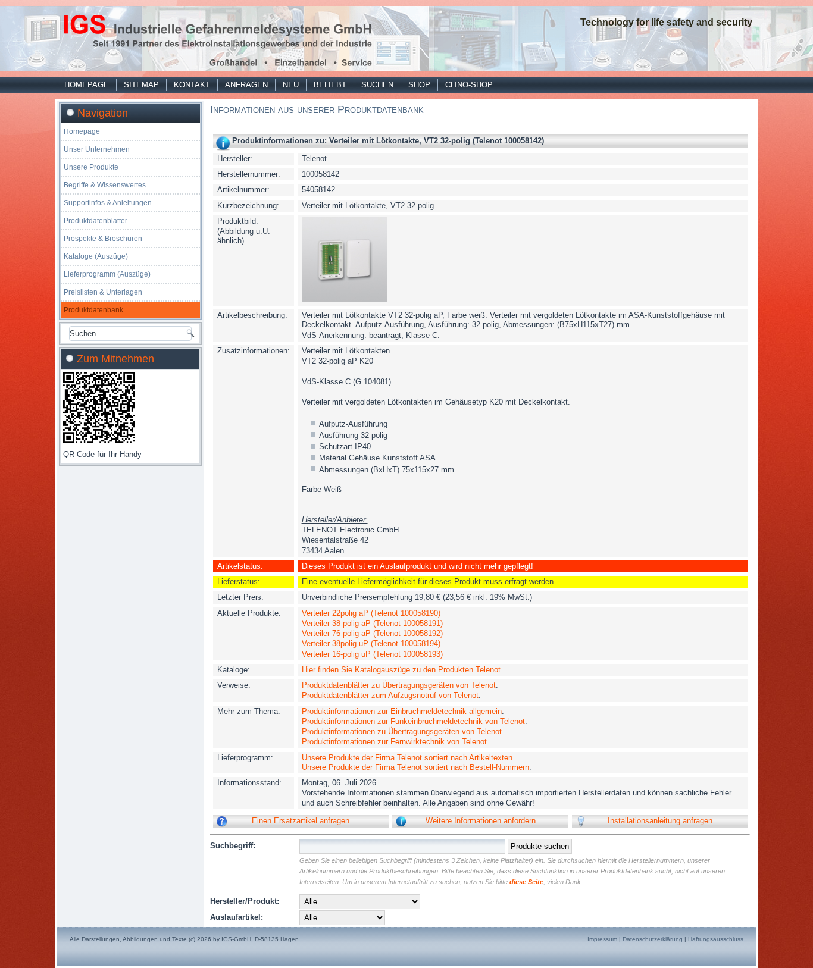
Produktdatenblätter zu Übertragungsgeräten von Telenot (399, 685)
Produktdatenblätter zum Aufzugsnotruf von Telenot (390, 695)
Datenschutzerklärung (653, 939)
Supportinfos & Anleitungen (108, 203)
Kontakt (192, 84)
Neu (291, 84)
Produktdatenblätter (95, 221)
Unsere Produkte (91, 167)
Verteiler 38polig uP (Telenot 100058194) (371, 643)
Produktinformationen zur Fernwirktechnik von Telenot (394, 741)
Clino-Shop (469, 84)
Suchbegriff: (232, 845)
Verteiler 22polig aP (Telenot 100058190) (371, 613)
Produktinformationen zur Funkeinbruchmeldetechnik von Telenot (413, 721)
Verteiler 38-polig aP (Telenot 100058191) (372, 623)
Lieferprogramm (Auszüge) (107, 274)
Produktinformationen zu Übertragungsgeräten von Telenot (402, 731)
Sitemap (141, 84)
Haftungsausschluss (715, 939)
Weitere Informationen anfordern (481, 820)
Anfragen (246, 84)
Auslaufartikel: (236, 917)
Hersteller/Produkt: (244, 901)
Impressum (602, 939)
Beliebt (330, 84)
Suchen (377, 84)
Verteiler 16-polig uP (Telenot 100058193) (372, 654)
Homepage (86, 84)
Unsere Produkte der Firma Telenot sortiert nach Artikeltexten (407, 757)
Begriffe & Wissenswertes (105, 185)
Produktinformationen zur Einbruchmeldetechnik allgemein (402, 711)
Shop (419, 84)
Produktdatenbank (93, 310)
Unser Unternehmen (97, 149)
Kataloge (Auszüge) (96, 256)
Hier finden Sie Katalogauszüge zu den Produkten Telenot (401, 669)
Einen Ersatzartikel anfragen (300, 820)
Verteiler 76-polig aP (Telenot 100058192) (372, 633)
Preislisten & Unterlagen (103, 292)
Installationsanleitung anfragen (660, 820)
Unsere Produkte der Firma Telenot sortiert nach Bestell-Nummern (415, 767)
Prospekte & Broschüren (103, 238)
